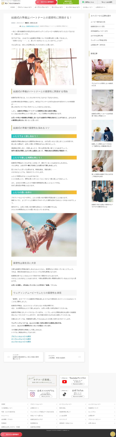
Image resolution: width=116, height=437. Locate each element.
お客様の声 (91, 415)
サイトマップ (63, 419)
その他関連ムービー (7, 408)
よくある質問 (108, 2)
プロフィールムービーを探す (21, 336)
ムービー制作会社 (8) (98, 22)
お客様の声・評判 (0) (98, 45)
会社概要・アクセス (7, 419)
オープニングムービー (65, 404)
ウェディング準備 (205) (99, 40)
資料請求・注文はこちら (66, 423)
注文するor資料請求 (47, 2)
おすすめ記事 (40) (97, 35)
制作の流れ (62, 408)
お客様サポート (101, 7)
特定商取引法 (34, 423)
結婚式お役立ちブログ (36, 419)
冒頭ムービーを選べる (36, 415)
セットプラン (92, 412)
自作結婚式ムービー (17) (99, 31)
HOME (12, 7)
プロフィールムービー (36, 404)
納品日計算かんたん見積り (68, 2)
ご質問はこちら (89, 2)
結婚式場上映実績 (35, 427)
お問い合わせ (92, 423)
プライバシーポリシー (94, 419)
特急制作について (93, 408)
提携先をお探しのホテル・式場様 (10, 427)
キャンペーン (5, 415)
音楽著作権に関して (65, 412)
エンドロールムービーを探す (21, 341)
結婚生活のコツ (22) (97, 26)
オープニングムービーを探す (21, 339)
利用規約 (3, 423)
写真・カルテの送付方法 (8, 412)
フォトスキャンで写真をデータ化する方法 (42, 412)
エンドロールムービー (94, 404)
